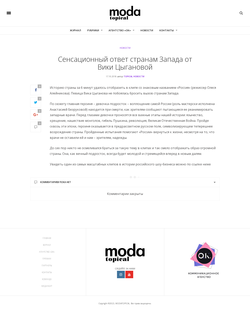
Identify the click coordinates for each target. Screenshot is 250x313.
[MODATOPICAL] (125, 13)
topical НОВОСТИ (134, 76)
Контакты (166, 30)
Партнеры (47, 265)
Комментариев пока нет (55, 182)
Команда (47, 279)
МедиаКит (46, 286)
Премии (46, 258)
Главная (47, 238)
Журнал (75, 30)
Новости (146, 30)
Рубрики (93, 30)
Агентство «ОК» (120, 30)
